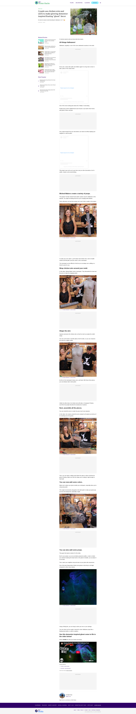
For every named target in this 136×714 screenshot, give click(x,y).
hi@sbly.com (68, 696)
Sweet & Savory (52, 705)
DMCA (90, 710)
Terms (78, 710)
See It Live (71, 705)
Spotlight (90, 705)
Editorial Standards (69, 670)
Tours (72, 2)
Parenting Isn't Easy (80, 705)
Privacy (82, 710)
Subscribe (95, 2)
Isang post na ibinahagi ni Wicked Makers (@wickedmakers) (74, 101)
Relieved (44, 705)
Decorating (79, 2)
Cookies (86, 710)
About (75, 710)
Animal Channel (62, 705)
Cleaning (87, 2)
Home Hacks (97, 705)
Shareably (38, 705)
